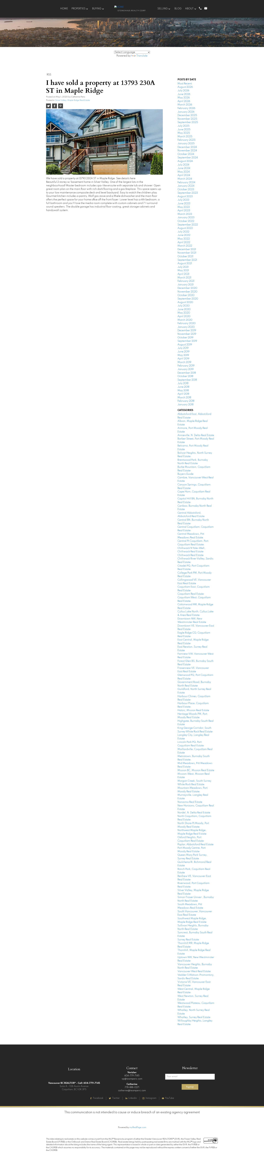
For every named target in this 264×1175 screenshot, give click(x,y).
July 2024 (183, 165)
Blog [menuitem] (178, 8)
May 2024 (184, 172)
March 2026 (185, 104)
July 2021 (183, 267)
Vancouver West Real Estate (194, 971)
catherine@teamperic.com (132, 1091)
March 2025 (185, 136)
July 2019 (183, 348)
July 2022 (183, 232)
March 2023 (185, 214)
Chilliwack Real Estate (191, 555)
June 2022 (184, 235)
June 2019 (183, 351)
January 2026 (186, 112)
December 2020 (187, 288)
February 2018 (186, 401)
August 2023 (185, 196)
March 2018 (184, 397)
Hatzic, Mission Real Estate (193, 710)
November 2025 (187, 119)
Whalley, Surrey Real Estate (194, 1017)
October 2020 (186, 295)
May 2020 (184, 313)
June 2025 (184, 129)
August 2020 (185, 302)
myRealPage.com (138, 1127)
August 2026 (185, 87)
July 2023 (183, 200)
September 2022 (188, 225)
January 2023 (186, 217)
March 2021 (184, 277)
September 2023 (188, 193)
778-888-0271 (132, 1087)
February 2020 (187, 323)
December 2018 (187, 373)
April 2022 (184, 242)
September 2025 (188, 122)
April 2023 (184, 210)
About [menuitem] (189, 8)
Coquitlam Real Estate (191, 594)
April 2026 (184, 101)
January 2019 (186, 369)
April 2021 (183, 274)
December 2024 (187, 147)
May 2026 (184, 97)
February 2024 (186, 182)
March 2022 (185, 246)
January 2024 (186, 186)
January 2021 (186, 284)
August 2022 (185, 228)
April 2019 (183, 358)
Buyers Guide (185, 474)
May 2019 (183, 355)
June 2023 (184, 203)
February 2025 (186, 140)
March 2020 (185, 320)
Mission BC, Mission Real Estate (196, 770)
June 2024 (184, 168)
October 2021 (185, 256)
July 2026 (183, 90)
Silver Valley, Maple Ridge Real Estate (72, 100)
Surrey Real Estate (188, 940)
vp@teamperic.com (132, 1079)
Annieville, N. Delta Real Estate (196, 435)
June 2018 (183, 387)
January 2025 (186, 143)
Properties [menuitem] (78, 8)
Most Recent (185, 83)
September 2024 (188, 157)
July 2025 (183, 126)
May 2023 (184, 207)
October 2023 (186, 189)
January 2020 (186, 327)
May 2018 (183, 390)
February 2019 (186, 366)
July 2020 (184, 306)
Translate (142, 56)
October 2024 (186, 154)
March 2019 (184, 362)
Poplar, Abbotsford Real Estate (196, 844)
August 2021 (185, 263)
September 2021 (187, 260)
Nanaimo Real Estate (190, 802)
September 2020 (188, 299)
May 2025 (184, 133)
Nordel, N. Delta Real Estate (194, 812)
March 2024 (185, 179)
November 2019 (187, 334)
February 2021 (186, 281)
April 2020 (184, 316)
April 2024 (184, 175)
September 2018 (187, 380)
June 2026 (184, 94)
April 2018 (183, 394)
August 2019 (185, 344)
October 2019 (185, 337)
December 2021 (187, 249)
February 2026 (186, 108)
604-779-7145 (131, 1076)
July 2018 (183, 383)
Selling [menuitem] (162, 8)
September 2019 (187, 341)
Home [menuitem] (64, 8)
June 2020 (184, 309)
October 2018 (185, 376)
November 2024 (187, 150)
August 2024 (185, 161)
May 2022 (184, 239)
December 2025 (187, 115)
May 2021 (183, 270)
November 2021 (187, 253)
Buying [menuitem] (96, 8)
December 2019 (187, 330)
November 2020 (187, 292)
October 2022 (186, 221)
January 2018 (185, 404)
